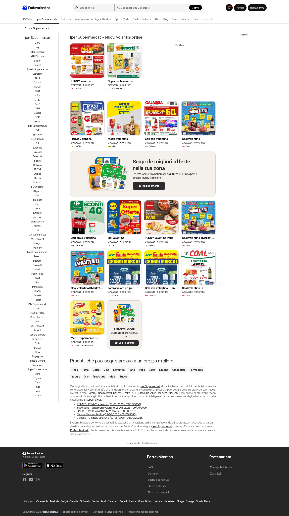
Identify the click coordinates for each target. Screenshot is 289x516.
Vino (106, 369)
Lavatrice (119, 369)
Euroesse (37, 147)
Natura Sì (37, 265)
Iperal (37, 208)
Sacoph (37, 330)
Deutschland (99, 501)
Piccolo (37, 299)
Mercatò (37, 247)
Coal (37, 78)
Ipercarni (37, 212)
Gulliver (37, 173)
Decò (37, 104)
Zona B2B (216, 473)
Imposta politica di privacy (75, 511)
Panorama (37, 286)
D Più (37, 99)
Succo (123, 376)
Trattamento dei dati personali (143, 511)
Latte (152, 369)
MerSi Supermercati (37, 252)
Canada (73, 501)
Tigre (37, 373)
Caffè (96, 369)
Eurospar (37, 152)
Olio (86, 376)
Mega (37, 243)
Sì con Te (37, 339)
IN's (37, 195)
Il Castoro (37, 182)
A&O (176, 393)
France (132, 501)
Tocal (37, 382)
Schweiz (85, 501)
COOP (37, 86)
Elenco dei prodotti (203, 19)
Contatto (153, 473)
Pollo (142, 369)
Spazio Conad (37, 360)
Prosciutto (99, 376)
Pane (132, 369)
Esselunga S (37, 138)
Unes (37, 391)
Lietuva (158, 501)
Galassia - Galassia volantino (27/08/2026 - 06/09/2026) (109, 417)
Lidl (37, 230)
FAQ (150, 467)
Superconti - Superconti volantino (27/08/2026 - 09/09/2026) (112, 407)
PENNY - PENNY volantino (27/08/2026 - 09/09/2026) (109, 404)
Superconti (37, 365)
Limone (163, 369)
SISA (37, 352)
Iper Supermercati (150, 386)
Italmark (37, 225)
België (64, 501)
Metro (37, 256)
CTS (37, 95)
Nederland (169, 501)
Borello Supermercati (100, 393)
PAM (37, 278)
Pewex (37, 295)
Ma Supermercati (37, 234)
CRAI (37, 91)
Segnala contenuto (158, 479)
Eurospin (37, 156)
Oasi (37, 269)
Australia (54, 501)
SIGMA (37, 347)
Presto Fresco (37, 312)
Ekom (37, 121)
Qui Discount (37, 325)
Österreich (42, 501)
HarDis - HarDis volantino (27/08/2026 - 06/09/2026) (107, 411)
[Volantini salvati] (229, 7)
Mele (113, 376)
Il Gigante (37, 191)
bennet (117, 393)
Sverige (190, 501)
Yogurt (75, 376)
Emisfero (37, 134)
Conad (37, 82)
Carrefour (37, 73)
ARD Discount (140, 393)
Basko (126, 393)
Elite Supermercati (37, 125)
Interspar (37, 199)
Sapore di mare (37, 334)
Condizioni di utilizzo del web (108, 511)
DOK (37, 117)
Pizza (74, 369)
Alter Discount (158, 393)
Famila (37, 160)
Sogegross (37, 356)
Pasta (85, 369)
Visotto (37, 395)
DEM (37, 108)
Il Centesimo (37, 186)
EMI (37, 130)
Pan (37, 282)
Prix (37, 321)
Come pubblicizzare (221, 467)
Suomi (123, 501)
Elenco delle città (180, 19)
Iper (37, 204)
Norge (180, 501)
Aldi (170, 393)
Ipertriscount (37, 221)
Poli (37, 308)
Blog (165, 19)
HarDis (37, 178)
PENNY (37, 291)
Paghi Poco (37, 273)
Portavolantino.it (79, 430)
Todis (37, 386)
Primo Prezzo (37, 317)
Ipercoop (37, 217)
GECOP (37, 169)
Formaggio (196, 369)
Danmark (113, 501)
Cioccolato (179, 369)
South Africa (203, 501)
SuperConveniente (37, 369)
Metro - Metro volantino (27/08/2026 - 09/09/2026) (106, 414)
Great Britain (145, 501)
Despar (37, 112)
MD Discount (37, 239)
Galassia (37, 165)
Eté (37, 143)
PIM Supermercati (37, 304)
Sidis (37, 343)
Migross (37, 260)
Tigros (37, 378)
